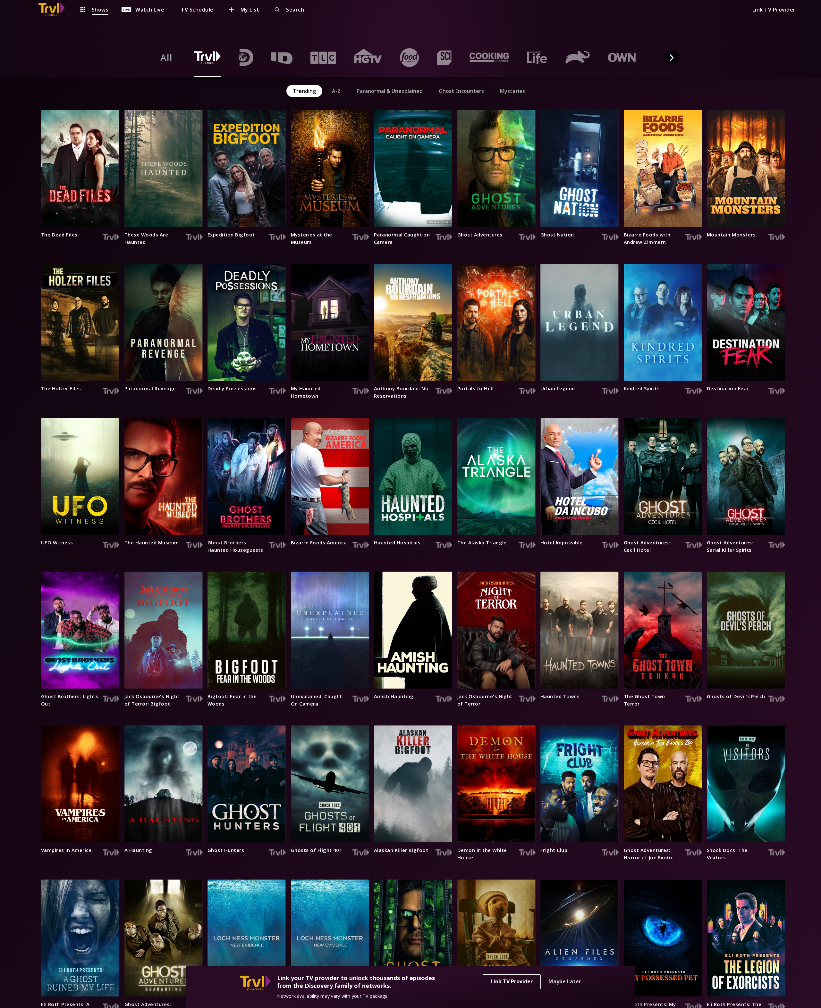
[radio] (166, 57)
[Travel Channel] (54, 9)
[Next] (671, 57)
